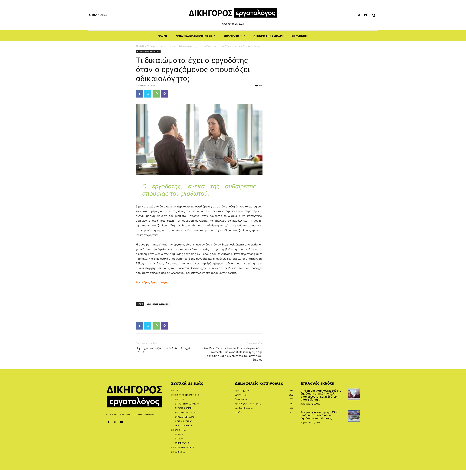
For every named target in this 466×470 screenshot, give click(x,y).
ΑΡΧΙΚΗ (140, 46)
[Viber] (164, 94)
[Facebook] (352, 15)
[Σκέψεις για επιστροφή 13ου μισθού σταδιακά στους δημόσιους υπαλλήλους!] (354, 416)
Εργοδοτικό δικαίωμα (157, 304)
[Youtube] (365, 15)
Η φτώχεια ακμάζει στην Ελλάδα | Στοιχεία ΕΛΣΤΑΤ (164, 350)
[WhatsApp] (156, 94)
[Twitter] (359, 15)
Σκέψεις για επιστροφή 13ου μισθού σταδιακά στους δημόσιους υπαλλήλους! (319, 415)
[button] (373, 15)
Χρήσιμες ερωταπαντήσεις (161, 46)
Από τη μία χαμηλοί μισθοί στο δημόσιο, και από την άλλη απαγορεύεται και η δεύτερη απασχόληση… (321, 395)
